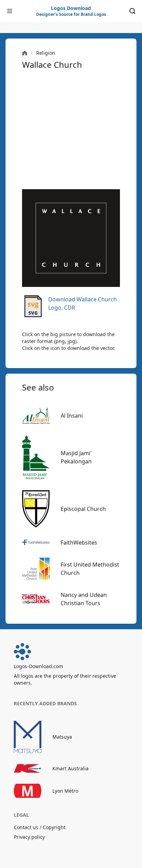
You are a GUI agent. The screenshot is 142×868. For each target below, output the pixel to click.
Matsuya (62, 736)
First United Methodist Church (90, 569)
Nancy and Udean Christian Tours (84, 599)
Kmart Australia (70, 768)
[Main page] (24, 53)
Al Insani (72, 415)
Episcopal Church (83, 509)
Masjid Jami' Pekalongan (76, 457)
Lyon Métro (65, 790)
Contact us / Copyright (39, 827)
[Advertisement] (71, 130)
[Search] (132, 11)
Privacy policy (29, 837)
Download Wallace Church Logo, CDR (82, 303)
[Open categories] (10, 11)
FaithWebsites (79, 542)
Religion (45, 53)
